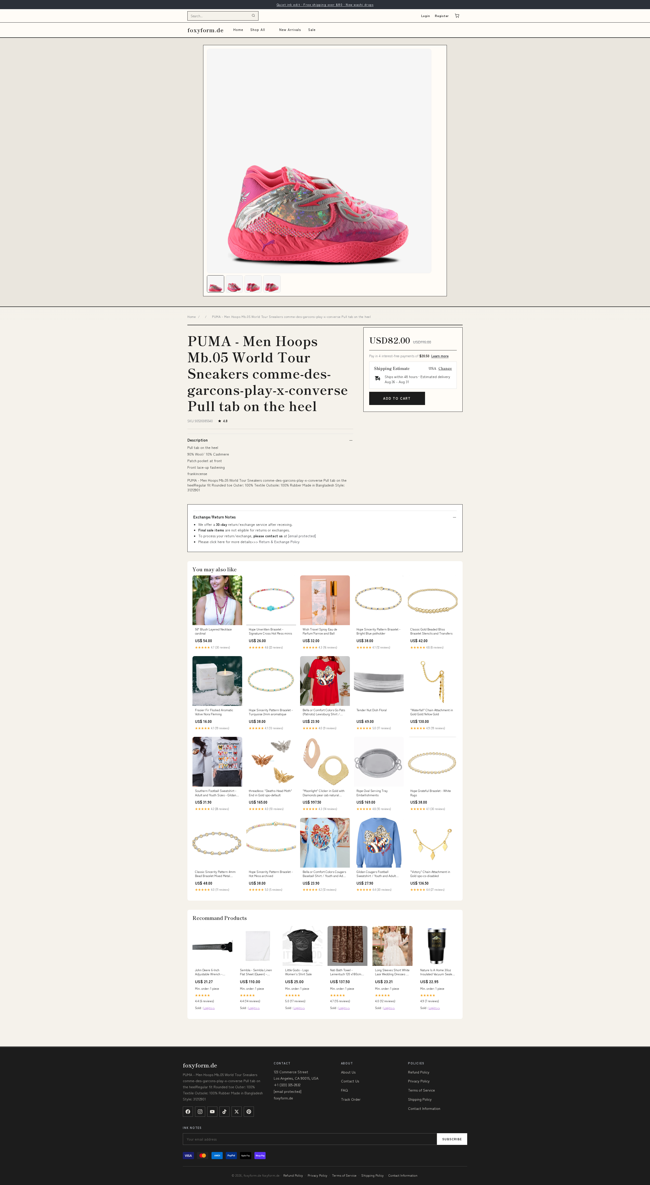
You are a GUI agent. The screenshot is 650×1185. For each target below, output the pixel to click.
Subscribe (452, 1139)
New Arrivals (290, 29)
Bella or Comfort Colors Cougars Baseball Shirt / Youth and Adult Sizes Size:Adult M (325, 874)
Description (197, 440)
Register (442, 15)
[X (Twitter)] (237, 1112)
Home (238, 29)
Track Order (351, 1099)
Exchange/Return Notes (214, 517)
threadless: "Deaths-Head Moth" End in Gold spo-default (270, 793)
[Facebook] (188, 1112)
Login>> (209, 1007)
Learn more (440, 355)
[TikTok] (224, 1112)
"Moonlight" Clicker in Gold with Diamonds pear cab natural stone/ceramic (324, 793)
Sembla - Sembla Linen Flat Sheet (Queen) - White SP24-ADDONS (256, 972)
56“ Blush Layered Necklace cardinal (213, 631)
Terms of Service (421, 1090)
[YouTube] (212, 1112)
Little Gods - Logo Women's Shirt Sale (298, 972)
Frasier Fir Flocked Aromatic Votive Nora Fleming (214, 712)
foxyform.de (205, 30)
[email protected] (302, 535)
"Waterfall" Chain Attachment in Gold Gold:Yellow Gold (431, 712)
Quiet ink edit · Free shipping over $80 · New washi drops (325, 4)
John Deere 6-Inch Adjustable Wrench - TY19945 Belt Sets (208, 972)
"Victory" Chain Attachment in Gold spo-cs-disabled (430, 874)
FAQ (344, 1090)
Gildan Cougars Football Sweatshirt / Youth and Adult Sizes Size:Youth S (376, 874)
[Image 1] (215, 284)
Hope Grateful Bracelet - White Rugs (430, 793)
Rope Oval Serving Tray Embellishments (372, 793)
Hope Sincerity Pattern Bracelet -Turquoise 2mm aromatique (271, 712)
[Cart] (457, 15)
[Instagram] (200, 1112)
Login (425, 15)
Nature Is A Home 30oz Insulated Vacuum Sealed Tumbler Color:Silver (437, 972)
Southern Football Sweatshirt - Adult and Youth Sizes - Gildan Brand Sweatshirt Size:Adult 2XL (217, 793)
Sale (312, 29)
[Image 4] (272, 284)
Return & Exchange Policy (279, 541)
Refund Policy (418, 1072)
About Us (348, 1072)
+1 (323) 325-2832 (287, 1084)
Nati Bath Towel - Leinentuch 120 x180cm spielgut (345, 972)
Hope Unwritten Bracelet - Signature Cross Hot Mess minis (270, 631)
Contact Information (424, 1108)
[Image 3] (253, 284)
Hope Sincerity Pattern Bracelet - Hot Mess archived (271, 874)
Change (445, 368)
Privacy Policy (419, 1080)
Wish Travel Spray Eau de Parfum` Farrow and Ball (320, 631)
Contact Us (350, 1080)
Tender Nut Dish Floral (371, 710)
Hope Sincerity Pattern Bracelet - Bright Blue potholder (378, 631)
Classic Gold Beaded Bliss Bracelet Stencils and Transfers (431, 631)
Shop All (257, 29)
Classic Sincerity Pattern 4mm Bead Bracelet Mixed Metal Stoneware (215, 874)
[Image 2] (234, 284)
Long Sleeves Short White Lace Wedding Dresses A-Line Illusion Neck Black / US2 (392, 972)
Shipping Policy (420, 1099)
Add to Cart (397, 398)
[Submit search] (253, 15)
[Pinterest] (249, 1112)
